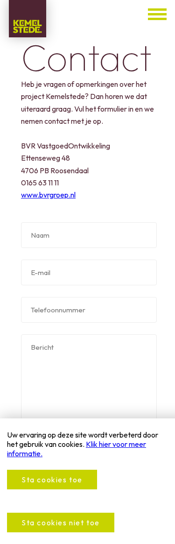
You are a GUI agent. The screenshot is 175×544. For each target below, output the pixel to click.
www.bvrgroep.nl (48, 194)
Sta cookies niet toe (60, 522)
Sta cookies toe (52, 479)
